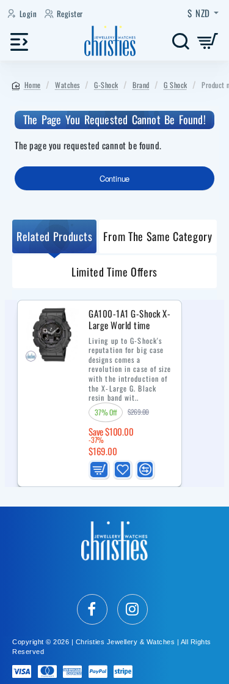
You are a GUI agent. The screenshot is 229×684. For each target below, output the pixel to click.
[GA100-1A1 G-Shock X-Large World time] (52, 334)
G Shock (175, 85)
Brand (141, 85)
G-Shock (106, 85)
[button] (99, 469)
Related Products (54, 236)
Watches (67, 85)
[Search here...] (180, 41)
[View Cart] (208, 41)
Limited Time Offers (114, 272)
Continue (114, 178)
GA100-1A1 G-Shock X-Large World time (129, 320)
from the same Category (157, 236)
